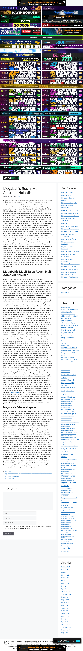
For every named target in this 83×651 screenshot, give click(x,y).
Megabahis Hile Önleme (69, 239)
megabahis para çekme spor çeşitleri (69, 459)
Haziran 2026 (65, 567)
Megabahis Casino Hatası (69, 232)
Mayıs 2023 (65, 633)
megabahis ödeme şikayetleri (27, 473)
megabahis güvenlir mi (67, 409)
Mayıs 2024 (65, 600)
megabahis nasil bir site (11, 473)
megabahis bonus (69, 348)
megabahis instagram (68, 414)
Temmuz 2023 (66, 627)
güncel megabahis (68, 327)
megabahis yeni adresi (68, 520)
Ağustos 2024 (66, 591)
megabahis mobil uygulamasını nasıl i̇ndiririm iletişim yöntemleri (68, 435)
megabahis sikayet (66, 473)
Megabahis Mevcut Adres (69, 213)
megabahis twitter (66, 510)
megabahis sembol (65, 471)
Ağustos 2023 (66, 624)
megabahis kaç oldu (68, 424)
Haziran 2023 (65, 630)
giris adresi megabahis (69, 316)
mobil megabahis (67, 543)
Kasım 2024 (65, 583)
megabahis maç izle (68, 428)
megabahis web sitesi (67, 516)
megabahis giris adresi (68, 376)
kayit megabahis (69, 330)
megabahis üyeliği (66, 539)
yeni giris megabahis (66, 549)
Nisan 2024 (65, 602)
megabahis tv (66, 495)
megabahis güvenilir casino (67, 401)
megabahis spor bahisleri (68, 484)
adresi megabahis (66, 307)
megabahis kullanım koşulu (66, 426)
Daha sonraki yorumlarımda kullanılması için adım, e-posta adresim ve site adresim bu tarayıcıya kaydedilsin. (28, 527)
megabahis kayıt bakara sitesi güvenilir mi (70, 422)
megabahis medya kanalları (67, 430)
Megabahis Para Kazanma (12, 476)
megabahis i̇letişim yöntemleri (67, 416)
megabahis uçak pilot (65, 514)
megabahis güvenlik (65, 407)
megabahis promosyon (67, 463)
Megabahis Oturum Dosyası (70, 216)
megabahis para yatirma (69, 446)
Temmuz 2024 (66, 594)
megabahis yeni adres (67, 518)
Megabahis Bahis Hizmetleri (70, 264)
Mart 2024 (64, 605)
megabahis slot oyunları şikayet (67, 480)
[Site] (20, 63)
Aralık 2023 (65, 613)
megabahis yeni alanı (65, 524)
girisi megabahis (66, 318)
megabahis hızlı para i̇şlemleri (67, 411)
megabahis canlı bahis (67, 357)
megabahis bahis (67, 338)
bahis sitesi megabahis (70, 309)
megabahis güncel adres (68, 399)
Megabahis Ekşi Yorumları (69, 226)
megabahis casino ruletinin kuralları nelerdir (70, 365)
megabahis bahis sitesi (68, 341)
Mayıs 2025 (65, 575)
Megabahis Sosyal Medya (12, 478)
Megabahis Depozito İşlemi (70, 229)
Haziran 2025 (65, 572)
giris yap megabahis (68, 323)
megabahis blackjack (65, 345)
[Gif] (41, 86)
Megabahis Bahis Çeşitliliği (70, 251)
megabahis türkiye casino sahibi (68, 512)
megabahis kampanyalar (66, 420)
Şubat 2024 (65, 608)
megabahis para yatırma (68, 449)
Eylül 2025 (64, 569)
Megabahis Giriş (66, 195)
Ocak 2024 (64, 611)
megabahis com (65, 370)
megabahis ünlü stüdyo (66, 532)
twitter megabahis (66, 546)
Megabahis (8, 471)
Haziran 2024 (65, 597)
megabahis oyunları (67, 444)
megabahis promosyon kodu (69, 466)
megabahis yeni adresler (66, 522)
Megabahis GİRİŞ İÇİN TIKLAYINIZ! (42, 37)
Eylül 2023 (64, 622)
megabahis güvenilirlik (66, 403)
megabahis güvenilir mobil (66, 405)
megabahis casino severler (66, 367)
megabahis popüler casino (66, 461)
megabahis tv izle (67, 508)
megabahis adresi (68, 335)
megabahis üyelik (66, 534)
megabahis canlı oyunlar (66, 363)
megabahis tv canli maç (69, 498)
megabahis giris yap (68, 387)
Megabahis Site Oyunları (69, 203)
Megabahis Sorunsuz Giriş (69, 210)
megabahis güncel (68, 397)
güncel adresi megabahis (69, 325)
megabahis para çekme (67, 455)
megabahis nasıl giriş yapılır (69, 442)
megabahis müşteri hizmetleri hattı (68, 437)
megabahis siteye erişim (66, 478)
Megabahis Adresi (67, 192)
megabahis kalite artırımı (66, 418)
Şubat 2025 (65, 578)
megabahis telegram (69, 492)
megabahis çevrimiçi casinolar (70, 530)
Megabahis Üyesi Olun (68, 266)
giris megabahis (67, 321)
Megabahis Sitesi (68, 476)
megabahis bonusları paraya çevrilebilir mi (70, 350)
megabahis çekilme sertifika (67, 528)
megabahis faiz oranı (65, 372)
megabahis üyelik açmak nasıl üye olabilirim (68, 537)
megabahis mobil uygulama (69, 432)
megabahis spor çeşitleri (66, 488)
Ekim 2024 (64, 586)
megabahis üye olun (65, 541)
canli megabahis (66, 312)
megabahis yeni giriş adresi (67, 526)
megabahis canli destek (68, 353)
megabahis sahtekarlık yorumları (68, 469)
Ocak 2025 (64, 580)
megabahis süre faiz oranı (66, 490)
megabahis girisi (67, 380)
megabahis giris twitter (67, 384)
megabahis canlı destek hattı (67, 361)
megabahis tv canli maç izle (69, 504)
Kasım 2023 (65, 616)
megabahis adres (67, 333)
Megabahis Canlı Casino (69, 359)
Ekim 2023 (64, 619)
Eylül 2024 (64, 589)
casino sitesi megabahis (68, 314)
